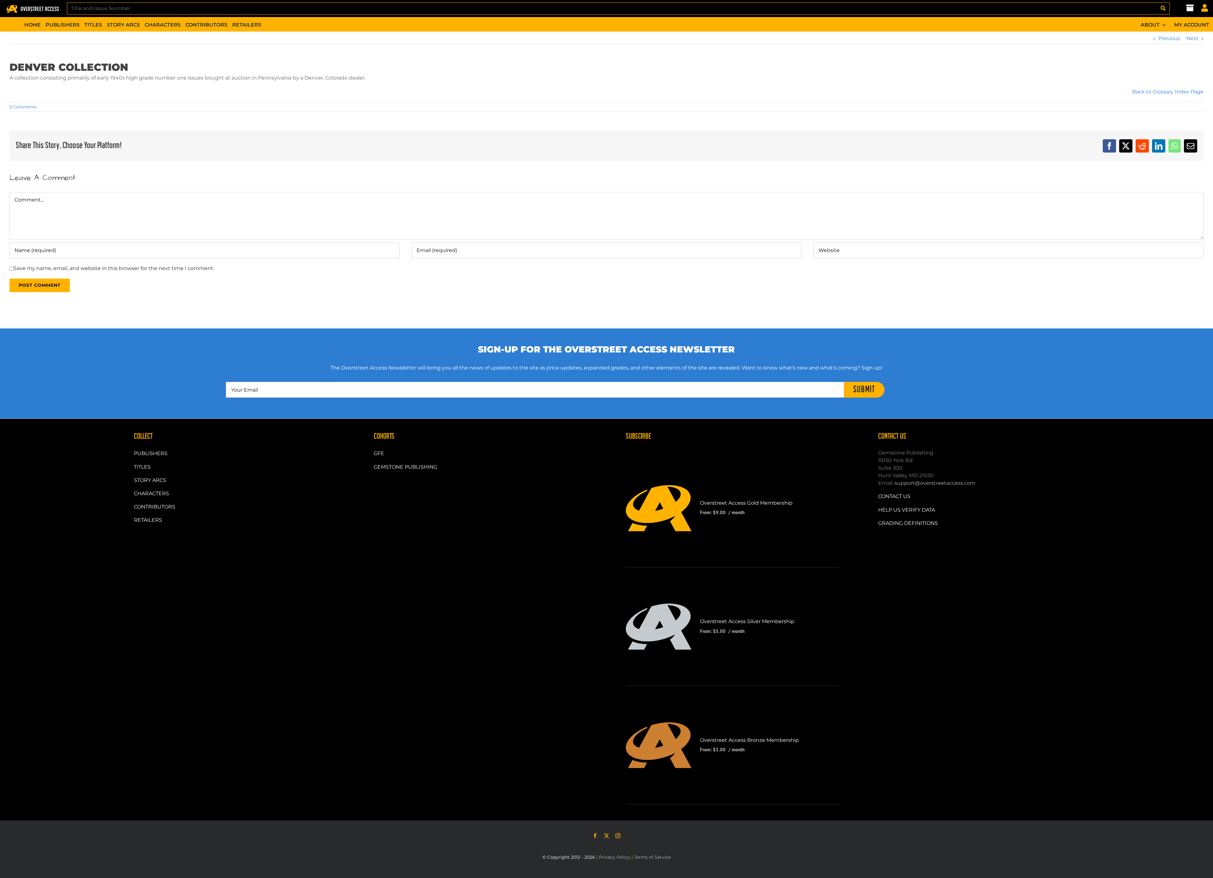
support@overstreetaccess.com (935, 483)
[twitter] (606, 835)
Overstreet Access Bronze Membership (749, 740)
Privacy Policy (614, 857)
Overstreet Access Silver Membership (747, 621)
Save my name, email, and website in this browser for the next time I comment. (114, 268)
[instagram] (617, 835)
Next (1192, 38)
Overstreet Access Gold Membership (746, 503)
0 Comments (22, 106)
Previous (1169, 38)
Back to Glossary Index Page (1168, 92)
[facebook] (595, 835)
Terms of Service (652, 857)
